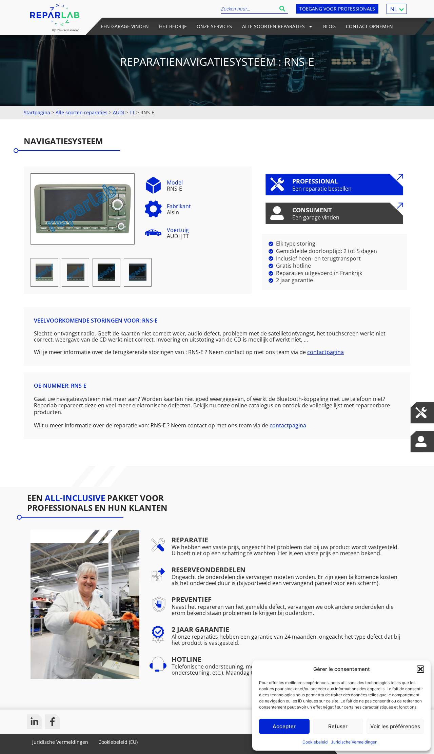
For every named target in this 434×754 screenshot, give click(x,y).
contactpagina (325, 352)
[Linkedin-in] (34, 721)
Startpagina (37, 112)
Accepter (284, 726)
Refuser (338, 726)
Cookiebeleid (315, 742)
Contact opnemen (369, 26)
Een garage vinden (125, 26)
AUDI (118, 112)
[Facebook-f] (52, 721)
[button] (420, 669)
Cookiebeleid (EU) (118, 742)
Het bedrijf (172, 26)
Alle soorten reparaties (273, 26)
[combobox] (249, 8)
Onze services (214, 26)
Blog (329, 26)
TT (132, 112)
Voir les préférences (395, 726)
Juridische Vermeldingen (354, 742)
